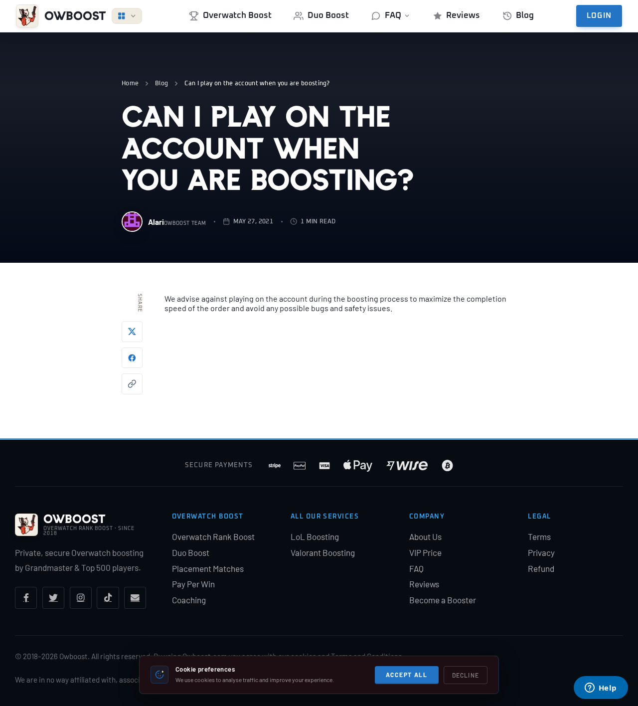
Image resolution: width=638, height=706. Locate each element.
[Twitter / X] (53, 598)
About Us (425, 536)
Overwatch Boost (237, 15)
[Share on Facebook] (132, 358)
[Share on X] (132, 331)
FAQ (393, 15)
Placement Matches (208, 568)
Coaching (189, 600)
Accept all (407, 674)
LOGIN (599, 15)
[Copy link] (132, 383)
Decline (465, 675)
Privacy (541, 552)
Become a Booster (442, 600)
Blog (525, 15)
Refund (541, 568)
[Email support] (135, 598)
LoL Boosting (315, 536)
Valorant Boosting (323, 552)
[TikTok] (108, 598)
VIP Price (425, 552)
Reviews (463, 15)
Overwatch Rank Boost (213, 536)
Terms (539, 536)
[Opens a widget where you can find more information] (600, 688)
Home (130, 83)
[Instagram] (81, 598)
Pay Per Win (193, 584)
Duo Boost (328, 15)
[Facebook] (26, 598)
